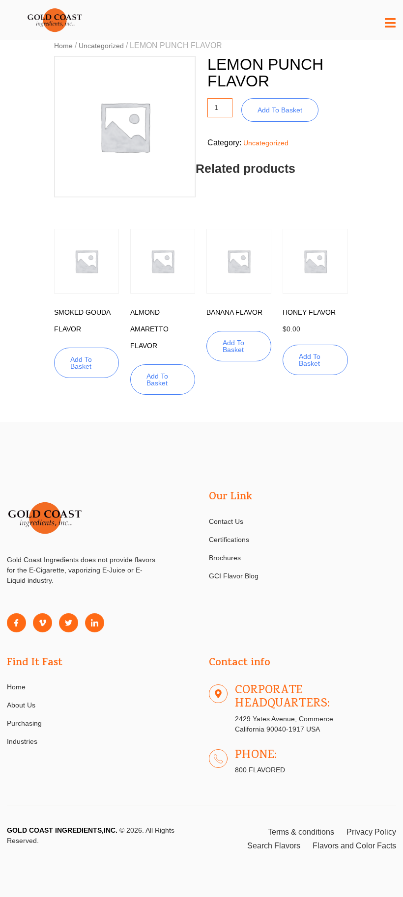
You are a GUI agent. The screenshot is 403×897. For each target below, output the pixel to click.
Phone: (256, 755)
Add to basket (280, 110)
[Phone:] (218, 758)
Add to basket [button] (81, 362)
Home (63, 46)
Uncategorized (101, 46)
